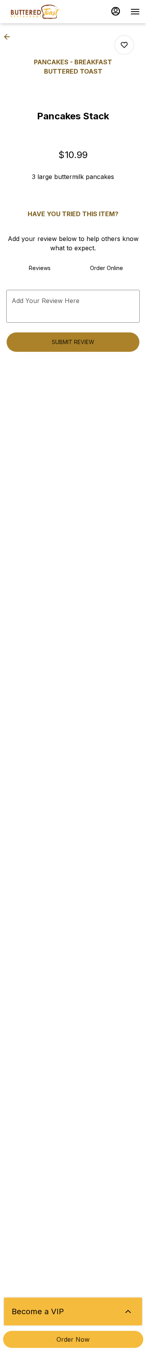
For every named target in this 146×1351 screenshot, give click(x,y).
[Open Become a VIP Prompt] (128, 1311)
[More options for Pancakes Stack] (124, 45)
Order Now (73, 1339)
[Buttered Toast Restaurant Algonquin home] (41, 11)
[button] (9, 36)
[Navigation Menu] (135, 11)
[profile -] (115, 11)
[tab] (39, 268)
